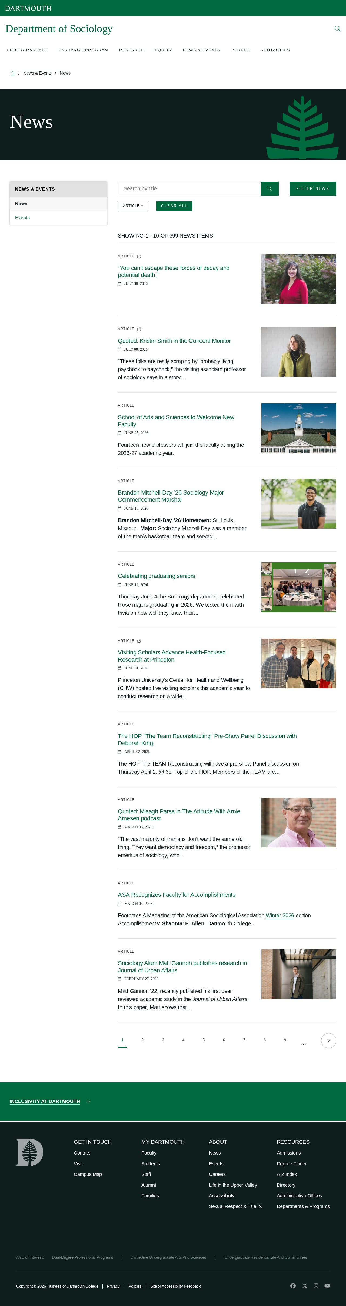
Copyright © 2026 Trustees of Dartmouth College (57, 1286)
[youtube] (327, 1285)
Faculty (149, 1153)
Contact (82, 1153)
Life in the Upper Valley (233, 1185)
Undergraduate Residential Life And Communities (265, 1257)
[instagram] (316, 1285)
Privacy (113, 1286)
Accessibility (221, 1195)
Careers (217, 1174)
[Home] (12, 73)
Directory (286, 1185)
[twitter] (304, 1285)
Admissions (289, 1153)
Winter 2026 (280, 915)
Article (131, 206)
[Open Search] (338, 29)
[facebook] (293, 1285)
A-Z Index (287, 1174)
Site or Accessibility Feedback (175, 1286)
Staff (146, 1174)
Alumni (148, 1185)
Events (22, 217)
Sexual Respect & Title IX (235, 1206)
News (21, 203)
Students (150, 1163)
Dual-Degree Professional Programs (82, 1257)
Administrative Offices (299, 1195)
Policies (135, 1286)
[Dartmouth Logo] (28, 8)
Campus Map (88, 1174)
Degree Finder (292, 1163)
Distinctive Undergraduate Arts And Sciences (169, 1257)
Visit (78, 1163)
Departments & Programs (303, 1206)
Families (150, 1195)
